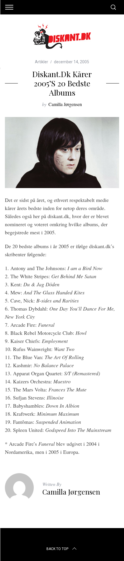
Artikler (41, 62)
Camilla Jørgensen (65, 104)
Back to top (57, 549)
